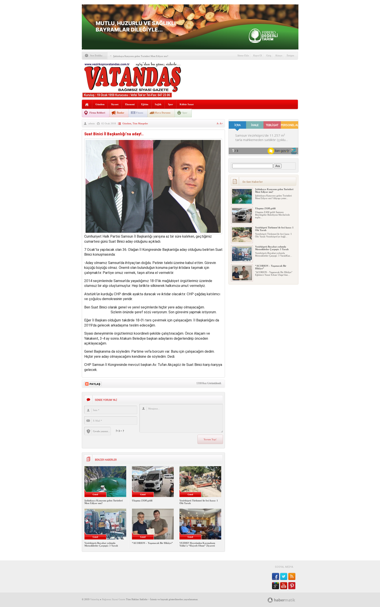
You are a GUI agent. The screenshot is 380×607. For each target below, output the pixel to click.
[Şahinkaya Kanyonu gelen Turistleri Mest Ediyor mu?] (242, 202)
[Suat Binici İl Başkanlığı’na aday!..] (153, 233)
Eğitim (144, 104)
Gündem (99, 104)
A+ (221, 123)
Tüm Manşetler (140, 123)
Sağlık (158, 104)
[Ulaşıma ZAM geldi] (242, 222)
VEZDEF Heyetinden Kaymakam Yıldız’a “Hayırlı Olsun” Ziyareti (197, 544)
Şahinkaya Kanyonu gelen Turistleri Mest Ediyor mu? (140, 56)
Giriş (268, 55)
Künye (279, 55)
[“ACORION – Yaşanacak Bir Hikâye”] (242, 279)
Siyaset (115, 104)
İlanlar (120, 112)
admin (91, 123)
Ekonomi (130, 104)
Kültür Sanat (187, 104)
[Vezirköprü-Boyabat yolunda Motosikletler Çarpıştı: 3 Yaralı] (242, 260)
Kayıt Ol (257, 55)
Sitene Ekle (243, 55)
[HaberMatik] (286, 600)
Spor (170, 104)
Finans (139, 112)
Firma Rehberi (97, 112)
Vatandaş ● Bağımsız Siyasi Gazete (107, 599)
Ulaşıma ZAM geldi (142, 500)
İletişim (290, 55)
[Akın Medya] (270, 600)
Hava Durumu (162, 112)
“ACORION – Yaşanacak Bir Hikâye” (152, 543)
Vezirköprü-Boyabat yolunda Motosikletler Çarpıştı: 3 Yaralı (101, 544)
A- (218, 123)
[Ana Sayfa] (87, 104)
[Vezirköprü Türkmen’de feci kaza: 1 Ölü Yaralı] (242, 241)
